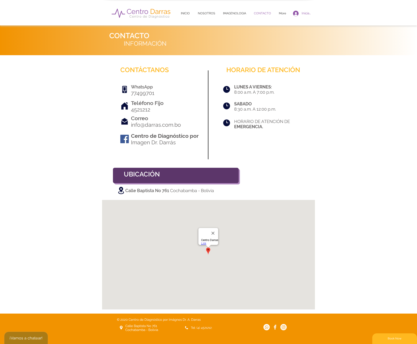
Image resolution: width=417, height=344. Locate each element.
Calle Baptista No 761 (147, 190)
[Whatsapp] (266, 327)
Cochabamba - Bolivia (192, 190)
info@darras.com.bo (156, 124)
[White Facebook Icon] (275, 327)
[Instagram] (283, 327)
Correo (139, 118)
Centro (148, 11)
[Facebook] (124, 139)
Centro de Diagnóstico (149, 16)
